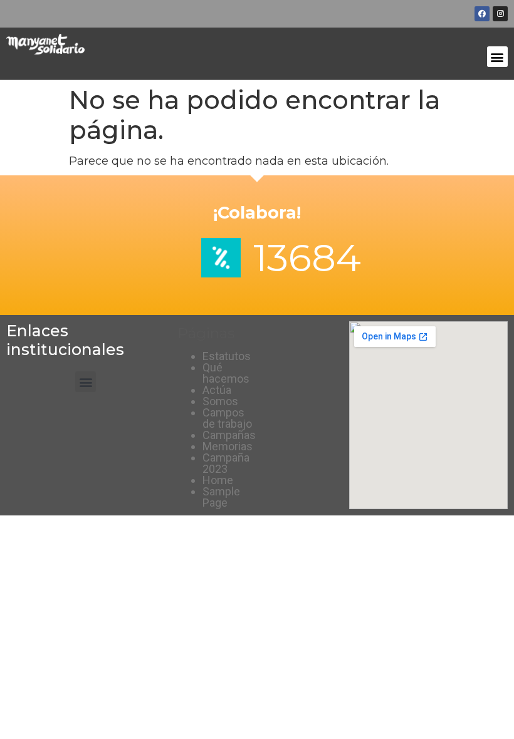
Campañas (229, 435)
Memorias (227, 446)
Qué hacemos (225, 373)
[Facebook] (482, 13)
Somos (220, 401)
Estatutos (226, 356)
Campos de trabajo (227, 418)
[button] (497, 56)
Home (217, 480)
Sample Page (221, 497)
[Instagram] (500, 13)
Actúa (216, 389)
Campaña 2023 (225, 463)
